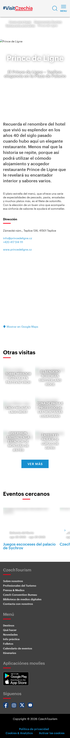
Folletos (8, 643)
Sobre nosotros (13, 581)
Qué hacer (9, 629)
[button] (55, 8)
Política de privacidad (34, 729)
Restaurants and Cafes (20, 25)
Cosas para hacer (20, 21)
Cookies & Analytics (19, 733)
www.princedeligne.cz (17, 249)
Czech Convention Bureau (20, 594)
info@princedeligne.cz (17, 238)
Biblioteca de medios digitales (22, 599)
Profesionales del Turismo (19, 585)
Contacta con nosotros (18, 603)
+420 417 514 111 (13, 242)
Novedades (10, 634)
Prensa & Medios (13, 590)
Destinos (8, 625)
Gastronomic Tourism (48, 21)
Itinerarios (9, 652)
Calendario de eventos (17, 648)
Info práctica (11, 639)
